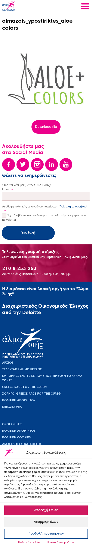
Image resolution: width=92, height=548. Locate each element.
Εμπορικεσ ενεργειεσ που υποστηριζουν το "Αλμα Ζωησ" (42, 378)
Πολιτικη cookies (16, 437)
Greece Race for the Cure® (24, 387)
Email (7, 189)
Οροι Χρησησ (12, 424)
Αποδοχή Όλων (46, 510)
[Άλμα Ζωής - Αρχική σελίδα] (23, 6)
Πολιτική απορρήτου (60, 542)
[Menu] (85, 7)
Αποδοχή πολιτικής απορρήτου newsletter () (45, 209)
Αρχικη (7, 362)
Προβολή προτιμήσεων (46, 533)
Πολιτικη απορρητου (19, 400)
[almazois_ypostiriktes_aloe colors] (46, 78)
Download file (46, 126)
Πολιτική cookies (29, 542)
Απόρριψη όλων (46, 521)
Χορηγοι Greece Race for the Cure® (31, 393)
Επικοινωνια (12, 407)
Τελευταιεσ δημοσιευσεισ (22, 369)
